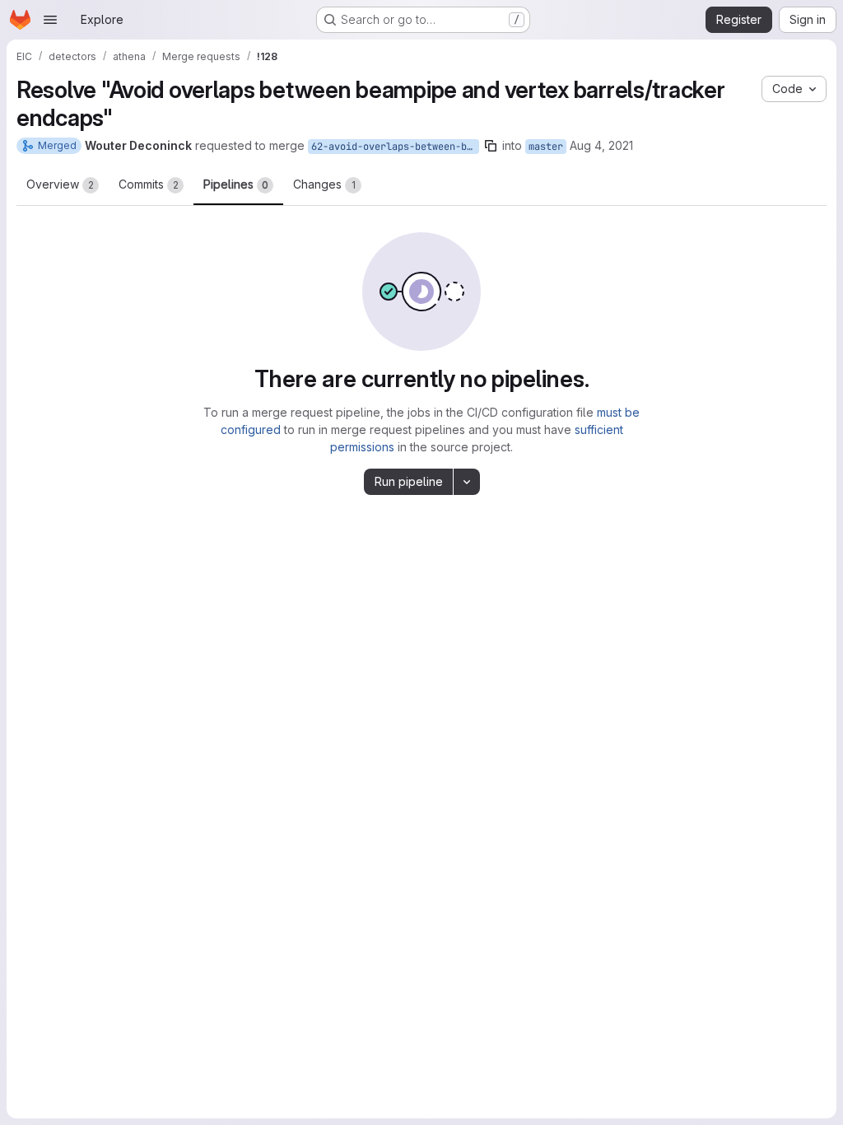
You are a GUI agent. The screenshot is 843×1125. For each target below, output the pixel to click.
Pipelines (235, 184)
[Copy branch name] (491, 146)
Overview (60, 184)
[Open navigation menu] (50, 20)
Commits (149, 184)
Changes (324, 184)
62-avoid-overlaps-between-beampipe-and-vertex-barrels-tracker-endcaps (395, 146)
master (546, 146)
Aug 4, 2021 (601, 145)
